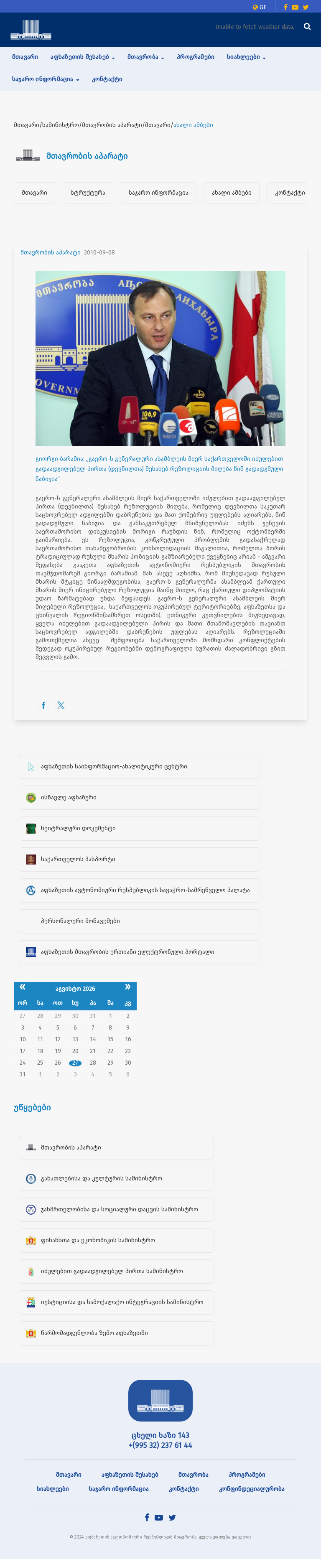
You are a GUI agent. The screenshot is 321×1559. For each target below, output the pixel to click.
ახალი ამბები (232, 192)
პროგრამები (195, 57)
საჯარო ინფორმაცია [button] (43, 79)
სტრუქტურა (88, 192)
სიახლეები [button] (244, 57)
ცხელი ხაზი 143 (160, 1435)
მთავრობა (193, 1474)
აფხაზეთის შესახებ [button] (81, 57)
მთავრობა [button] (143, 57)
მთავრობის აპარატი (50, 252)
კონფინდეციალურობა (252, 1489)
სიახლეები (53, 1489)
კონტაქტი (107, 79)
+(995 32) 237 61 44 (160, 1445)
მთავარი (25, 57)
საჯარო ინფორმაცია (159, 192)
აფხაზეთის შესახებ (130, 1474)
